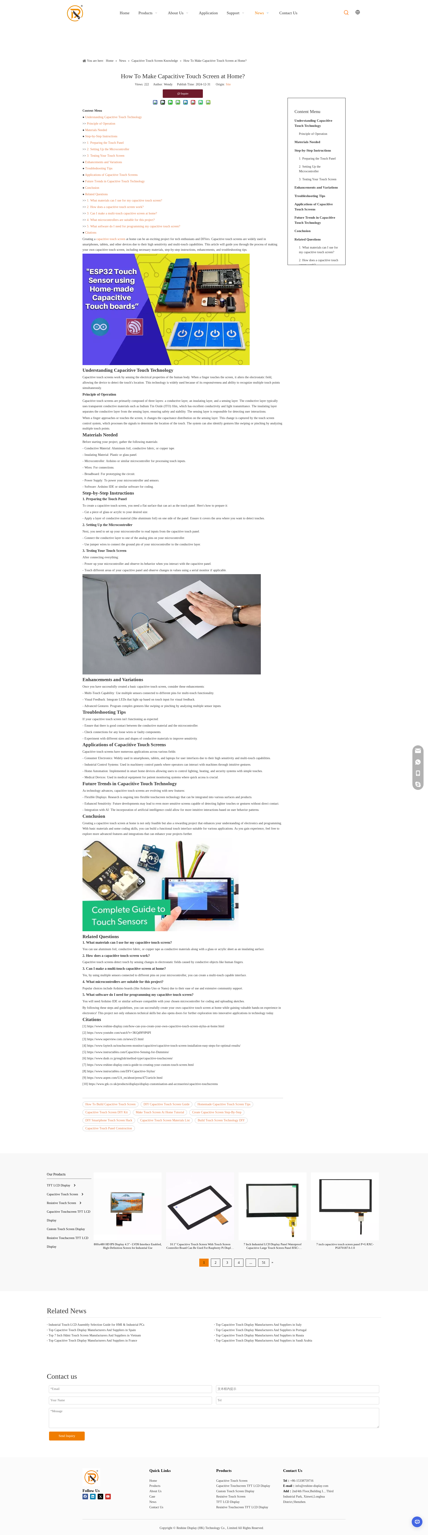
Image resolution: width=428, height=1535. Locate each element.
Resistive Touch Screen (61, 1203)
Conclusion (92, 187)
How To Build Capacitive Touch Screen (110, 1104)
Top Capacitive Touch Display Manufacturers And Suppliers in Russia (260, 1335)
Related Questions (96, 194)
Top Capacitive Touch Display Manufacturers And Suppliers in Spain (92, 1330)
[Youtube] (108, 1496)
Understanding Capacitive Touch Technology (113, 117)
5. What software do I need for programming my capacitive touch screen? (133, 226)
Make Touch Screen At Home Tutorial (160, 1112)
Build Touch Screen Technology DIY (221, 1120)
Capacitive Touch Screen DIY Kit (106, 1112)
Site (228, 84)
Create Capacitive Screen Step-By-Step (216, 1112)
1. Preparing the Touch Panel (105, 142)
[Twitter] (100, 1496)
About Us (155, 1491)
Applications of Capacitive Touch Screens (111, 175)
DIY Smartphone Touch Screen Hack (108, 1120)
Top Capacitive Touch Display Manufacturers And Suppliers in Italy (259, 1324)
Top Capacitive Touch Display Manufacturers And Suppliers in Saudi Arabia (264, 1340)
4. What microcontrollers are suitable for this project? (121, 220)
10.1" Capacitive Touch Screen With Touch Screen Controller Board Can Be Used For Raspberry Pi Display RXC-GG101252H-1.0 (200, 1246)
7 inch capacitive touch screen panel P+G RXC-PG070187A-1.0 (345, 1246)
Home (153, 1480)
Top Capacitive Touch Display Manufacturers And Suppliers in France (93, 1340)
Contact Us (156, 1507)
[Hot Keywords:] (346, 12)
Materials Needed (96, 130)
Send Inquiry (67, 1436)
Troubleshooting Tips (98, 168)
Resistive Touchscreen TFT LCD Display (242, 1507)
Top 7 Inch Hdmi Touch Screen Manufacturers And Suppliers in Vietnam (95, 1335)
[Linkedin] (93, 1496)
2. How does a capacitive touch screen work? (115, 207)
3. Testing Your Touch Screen (105, 155)
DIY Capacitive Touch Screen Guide (166, 1104)
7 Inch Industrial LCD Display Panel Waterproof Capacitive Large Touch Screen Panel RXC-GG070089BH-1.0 (272, 1246)
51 (263, 1262)
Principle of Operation (101, 123)
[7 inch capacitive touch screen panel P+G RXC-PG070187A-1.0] (345, 1206)
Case (152, 1496)
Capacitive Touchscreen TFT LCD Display (243, 1486)
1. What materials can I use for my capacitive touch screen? (124, 200)
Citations (90, 232)
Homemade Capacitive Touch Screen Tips (224, 1104)
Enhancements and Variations (103, 162)
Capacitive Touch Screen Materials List (165, 1120)
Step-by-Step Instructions (101, 136)
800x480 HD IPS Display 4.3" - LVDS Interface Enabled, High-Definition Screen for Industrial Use (128, 1246)
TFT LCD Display (58, 1185)
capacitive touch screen (110, 239)
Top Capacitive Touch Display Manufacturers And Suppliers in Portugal (261, 1330)
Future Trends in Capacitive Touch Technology (115, 181)
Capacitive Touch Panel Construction (108, 1128)
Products (154, 1486)
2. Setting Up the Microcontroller (108, 149)
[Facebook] (85, 1496)
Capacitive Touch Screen (62, 1194)
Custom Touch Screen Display (66, 1229)
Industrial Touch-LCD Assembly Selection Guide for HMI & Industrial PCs (96, 1324)
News (152, 1502)
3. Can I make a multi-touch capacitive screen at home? (122, 213)
